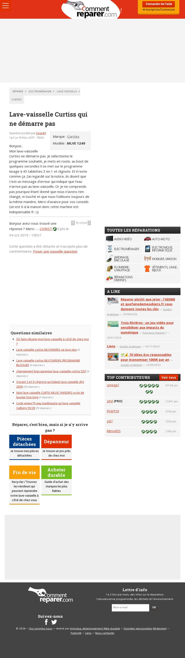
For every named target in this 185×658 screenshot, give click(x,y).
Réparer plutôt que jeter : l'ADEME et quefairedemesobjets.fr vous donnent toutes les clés (148, 304)
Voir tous (169, 377)
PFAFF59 (113, 411)
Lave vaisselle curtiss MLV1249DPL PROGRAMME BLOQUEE (48, 363)
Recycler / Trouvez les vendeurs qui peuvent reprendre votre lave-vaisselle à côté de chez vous (24, 491)
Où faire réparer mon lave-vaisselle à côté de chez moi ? (52, 341)
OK (154, 607)
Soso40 (41, 133)
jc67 (110, 421)
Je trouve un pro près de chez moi (56, 453)
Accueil (92, 9)
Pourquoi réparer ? (154, 332)
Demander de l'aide (158, 4)
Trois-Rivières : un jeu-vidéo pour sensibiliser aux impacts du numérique (147, 328)
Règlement (159, 628)
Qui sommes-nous (40, 628)
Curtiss (73, 136)
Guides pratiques (130, 346)
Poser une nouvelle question (55, 251)
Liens (111, 346)
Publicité (76, 633)
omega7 (113, 385)
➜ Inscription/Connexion (158, 9)
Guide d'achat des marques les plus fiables (56, 487)
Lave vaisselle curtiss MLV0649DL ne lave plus (46, 350)
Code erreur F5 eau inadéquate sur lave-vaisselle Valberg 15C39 (48, 405)
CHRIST (46, 228)
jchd (110, 401)
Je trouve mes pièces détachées (24, 453)
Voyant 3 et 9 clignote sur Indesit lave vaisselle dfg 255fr (50, 384)
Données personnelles (138, 628)
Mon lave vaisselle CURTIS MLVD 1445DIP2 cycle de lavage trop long (50, 395)
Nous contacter (104, 633)
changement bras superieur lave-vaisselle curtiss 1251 (51, 371)
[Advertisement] (92, 50)
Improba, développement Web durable (95, 628)
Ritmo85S (114, 431)
